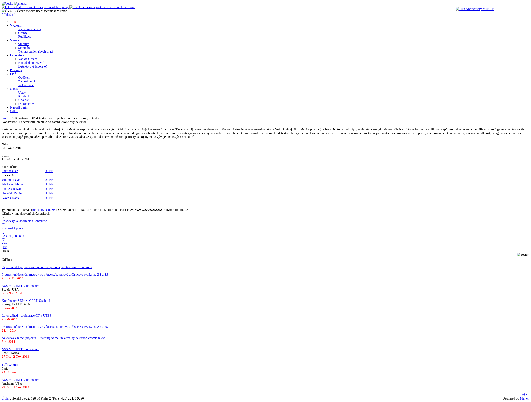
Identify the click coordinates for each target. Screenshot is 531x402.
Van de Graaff (27, 59)
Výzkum (15, 25)
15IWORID (11, 365)
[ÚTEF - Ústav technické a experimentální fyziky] (35, 7)
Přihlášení (8, 14)
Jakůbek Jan (10, 171)
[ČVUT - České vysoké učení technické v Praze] (102, 7)
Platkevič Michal (13, 184)
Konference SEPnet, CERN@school (26, 300)
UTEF (49, 171)
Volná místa (26, 85)
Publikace (24, 36)
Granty (22, 33)
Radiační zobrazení (30, 62)
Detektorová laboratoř (32, 66)
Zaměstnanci (26, 81)
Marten (524, 398)
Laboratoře (17, 55)
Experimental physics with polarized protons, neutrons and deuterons (47, 267)
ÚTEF (6, 398)
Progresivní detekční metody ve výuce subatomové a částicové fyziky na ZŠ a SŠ (55, 274)
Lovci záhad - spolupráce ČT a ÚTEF (26, 315)
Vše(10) (4, 245)
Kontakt (23, 96)
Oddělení (24, 77)
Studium (23, 44)
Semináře (24, 47)
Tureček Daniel (12, 193)
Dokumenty (26, 103)
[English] (20, 3)
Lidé (13, 74)
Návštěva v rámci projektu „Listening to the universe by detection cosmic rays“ (53, 338)
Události (23, 100)
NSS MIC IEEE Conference (20, 285)
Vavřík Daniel (11, 198)
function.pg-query (44, 209)
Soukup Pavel (11, 179)
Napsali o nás (19, 107)
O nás (14, 89)
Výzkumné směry (29, 29)
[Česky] (7, 3)
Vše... (525, 394)
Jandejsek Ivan (12, 189)
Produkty (16, 70)
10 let (13, 21)
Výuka (14, 40)
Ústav (22, 92)
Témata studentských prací (35, 51)
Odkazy (15, 111)
